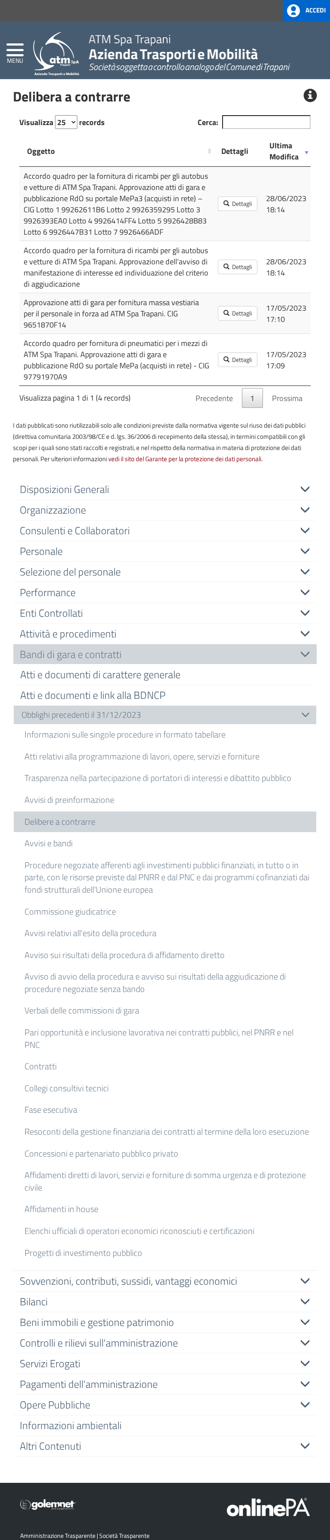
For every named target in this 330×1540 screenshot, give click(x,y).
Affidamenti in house (61, 1208)
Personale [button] (41, 551)
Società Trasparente (124, 1535)
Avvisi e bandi (48, 843)
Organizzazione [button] (53, 509)
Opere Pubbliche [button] (55, 1404)
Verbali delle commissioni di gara (81, 1010)
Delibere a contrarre (59, 821)
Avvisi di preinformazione (69, 799)
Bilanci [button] (34, 1301)
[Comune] (161, 51)
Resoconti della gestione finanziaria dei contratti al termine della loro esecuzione (166, 1131)
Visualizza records (62, 122)
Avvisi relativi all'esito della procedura (90, 933)
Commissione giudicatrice (70, 911)
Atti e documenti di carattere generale (100, 674)
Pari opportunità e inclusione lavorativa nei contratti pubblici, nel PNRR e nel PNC (158, 1038)
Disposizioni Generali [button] (64, 489)
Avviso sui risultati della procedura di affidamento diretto (124, 954)
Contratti (40, 1066)
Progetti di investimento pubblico (83, 1252)
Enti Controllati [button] (51, 613)
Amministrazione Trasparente (57, 1535)
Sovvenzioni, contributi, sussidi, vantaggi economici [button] (128, 1281)
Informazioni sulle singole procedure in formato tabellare (125, 734)
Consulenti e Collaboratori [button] (75, 530)
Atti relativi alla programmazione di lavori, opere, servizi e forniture (142, 756)
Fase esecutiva (50, 1109)
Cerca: (208, 122)
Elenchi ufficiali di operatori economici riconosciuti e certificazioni (139, 1230)
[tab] (165, 489)
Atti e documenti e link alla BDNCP (92, 695)
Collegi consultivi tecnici (66, 1088)
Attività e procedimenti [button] (68, 633)
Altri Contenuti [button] (50, 1446)
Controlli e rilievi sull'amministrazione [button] (99, 1342)
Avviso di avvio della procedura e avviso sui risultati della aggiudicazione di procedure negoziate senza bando (155, 982)
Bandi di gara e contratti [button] (71, 654)
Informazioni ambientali (71, 1425)
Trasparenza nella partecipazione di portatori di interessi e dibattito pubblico (157, 777)
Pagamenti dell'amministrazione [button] (89, 1384)
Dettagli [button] (240, 203)
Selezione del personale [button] (70, 571)
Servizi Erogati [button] (50, 1363)
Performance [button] (48, 592)
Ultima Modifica (284, 150)
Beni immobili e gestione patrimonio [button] (97, 1322)
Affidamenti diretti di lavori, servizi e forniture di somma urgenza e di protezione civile (165, 1181)
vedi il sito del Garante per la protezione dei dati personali (184, 458)
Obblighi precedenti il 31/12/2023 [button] (81, 714)
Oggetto (41, 151)
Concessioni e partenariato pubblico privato (101, 1153)
